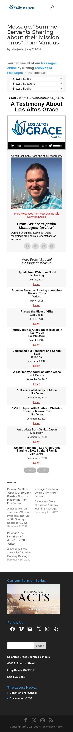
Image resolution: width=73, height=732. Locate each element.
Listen (36, 284)
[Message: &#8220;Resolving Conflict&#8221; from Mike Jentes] (48, 501)
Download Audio (36, 216)
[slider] (31, 146)
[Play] (12, 146)
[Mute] (50, 146)
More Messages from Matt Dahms (34, 213)
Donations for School (23, 692)
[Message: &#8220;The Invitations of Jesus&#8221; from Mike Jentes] (21, 546)
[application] (36, 145)
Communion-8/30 (21, 698)
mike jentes (18, 49)
